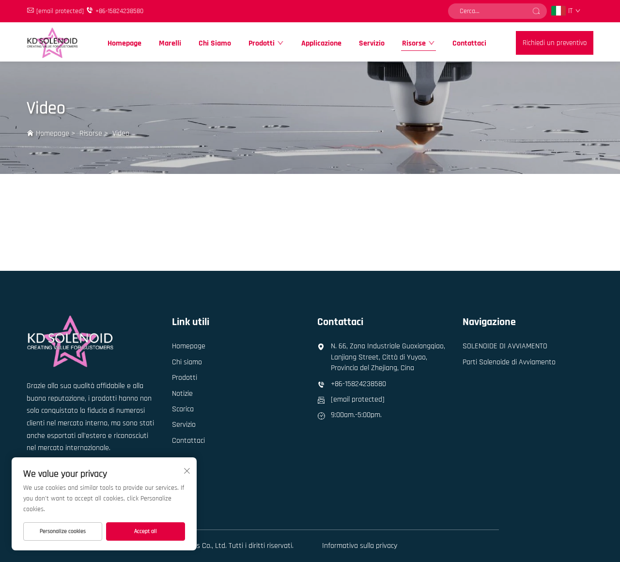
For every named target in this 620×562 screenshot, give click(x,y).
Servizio (372, 43)
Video (120, 133)
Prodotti (261, 43)
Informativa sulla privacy (359, 546)
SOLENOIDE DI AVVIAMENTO (505, 346)
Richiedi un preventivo (555, 42)
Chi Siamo (215, 43)
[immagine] (70, 341)
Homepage (124, 43)
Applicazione (321, 43)
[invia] (536, 11)
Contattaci (469, 43)
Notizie (182, 394)
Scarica (183, 409)
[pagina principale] (52, 42)
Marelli (170, 43)
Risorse (414, 43)
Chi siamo (187, 362)
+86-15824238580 (119, 11)
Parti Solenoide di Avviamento (509, 362)
